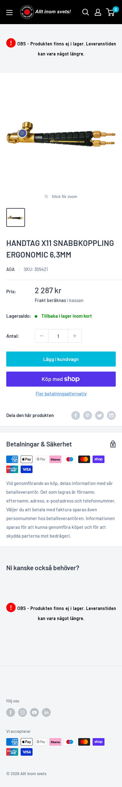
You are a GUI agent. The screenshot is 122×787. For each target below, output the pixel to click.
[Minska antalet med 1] (41, 335)
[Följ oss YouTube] (34, 712)
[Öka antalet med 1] (74, 335)
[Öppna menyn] (9, 12)
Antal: (12, 336)
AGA (10, 269)
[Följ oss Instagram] (22, 712)
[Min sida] (98, 12)
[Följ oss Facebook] (10, 712)
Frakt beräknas (50, 300)
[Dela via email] (111, 415)
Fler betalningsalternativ (61, 393)
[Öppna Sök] (85, 12)
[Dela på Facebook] (75, 415)
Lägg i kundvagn (61, 359)
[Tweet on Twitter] (99, 415)
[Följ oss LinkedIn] (46, 712)
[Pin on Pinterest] (87, 415)
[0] (110, 12)
